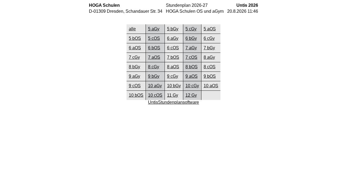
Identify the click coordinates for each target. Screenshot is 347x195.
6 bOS (154, 48)
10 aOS (211, 85)
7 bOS (173, 57)
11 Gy (172, 95)
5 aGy (153, 29)
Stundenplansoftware (178, 102)
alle (132, 29)
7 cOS (191, 57)
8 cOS (210, 66)
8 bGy (134, 66)
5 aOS (210, 29)
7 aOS (154, 57)
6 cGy (209, 38)
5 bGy (172, 29)
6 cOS (173, 48)
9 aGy (134, 76)
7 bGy (209, 48)
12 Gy (191, 95)
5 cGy (191, 29)
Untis (153, 102)
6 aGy (172, 38)
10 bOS (136, 95)
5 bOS (135, 38)
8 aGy (209, 57)
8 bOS (191, 66)
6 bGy (191, 38)
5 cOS (154, 38)
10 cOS (155, 95)
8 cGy (153, 66)
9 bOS (210, 76)
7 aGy (191, 48)
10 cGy (192, 85)
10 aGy (155, 85)
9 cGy (172, 76)
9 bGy (153, 76)
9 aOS (191, 76)
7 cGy (134, 57)
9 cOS (135, 85)
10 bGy (174, 85)
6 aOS (135, 48)
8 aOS (173, 66)
